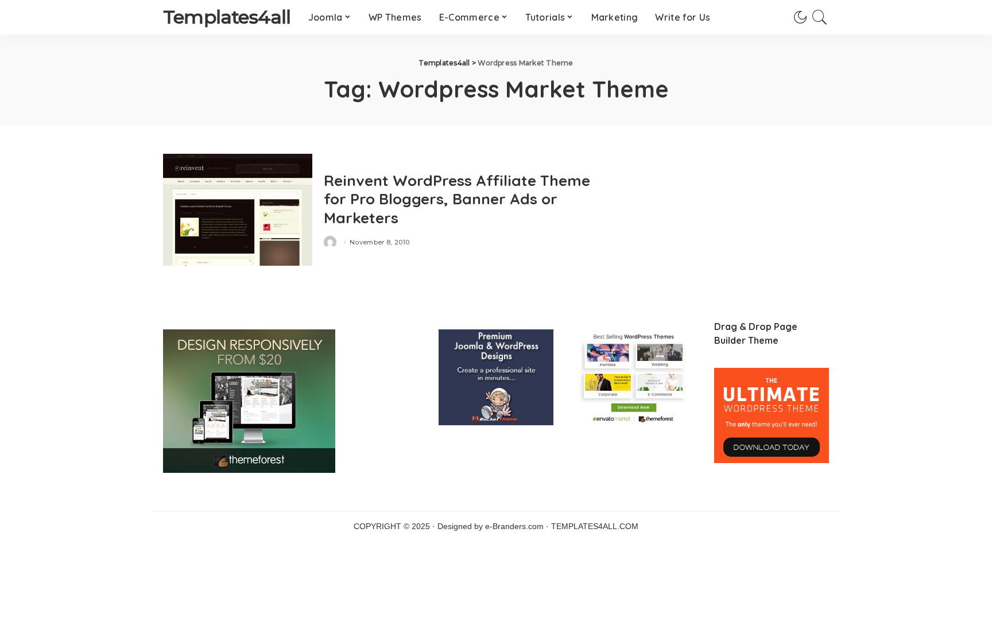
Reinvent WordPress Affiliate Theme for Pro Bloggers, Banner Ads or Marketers (457, 199)
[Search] (820, 17)
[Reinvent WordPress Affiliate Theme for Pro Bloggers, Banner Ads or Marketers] (237, 210)
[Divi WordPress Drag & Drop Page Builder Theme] (771, 415)
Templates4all (227, 17)
